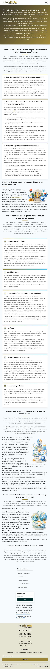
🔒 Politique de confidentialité (38, 665)
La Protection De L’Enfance (24, 583)
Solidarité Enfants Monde (23, 573)
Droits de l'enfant (22, 576)
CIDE (14, 111)
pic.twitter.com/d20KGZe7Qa (23, 614)
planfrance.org (17, 665)
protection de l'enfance (16, 197)
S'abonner (25, 659)
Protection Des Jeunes (23, 580)
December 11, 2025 (20, 618)
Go (25, 599)
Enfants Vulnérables (22, 587)
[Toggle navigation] (46, 2)
